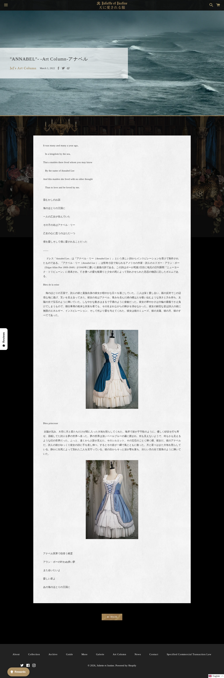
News (138, 654)
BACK (113, 617)
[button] (216, 676)
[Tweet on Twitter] (63, 68)
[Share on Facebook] (58, 68)
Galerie (100, 654)
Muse (84, 654)
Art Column (119, 654)
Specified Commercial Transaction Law (189, 654)
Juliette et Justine (105, 665)
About (16, 654)
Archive (53, 654)
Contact (153, 654)
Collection (34, 654)
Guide (69, 654)
